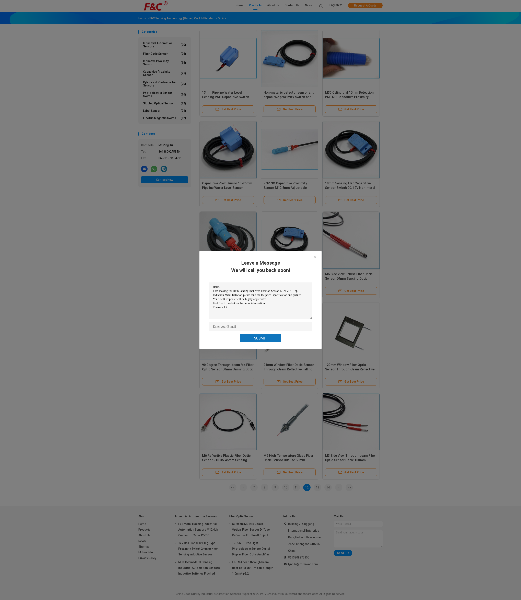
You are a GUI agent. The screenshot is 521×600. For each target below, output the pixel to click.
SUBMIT (260, 338)
